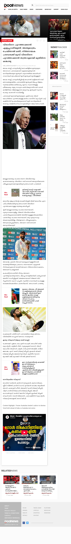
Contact (8, 515)
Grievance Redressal (12, 518)
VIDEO (31, 9)
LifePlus (36, 510)
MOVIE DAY (48, 9)
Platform (47, 508)
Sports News (21, 452)
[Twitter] (27, 523)
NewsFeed (47, 513)
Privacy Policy (10, 511)
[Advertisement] (24, 168)
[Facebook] (24, 523)
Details (25, 515)
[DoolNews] (12, 5)
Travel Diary (37, 508)
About (7, 506)
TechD (24, 508)
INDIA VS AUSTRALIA (10, 452)
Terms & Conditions (12, 513)
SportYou (36, 513)
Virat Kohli (31, 452)
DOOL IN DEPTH (13, 9)
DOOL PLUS (64, 9)
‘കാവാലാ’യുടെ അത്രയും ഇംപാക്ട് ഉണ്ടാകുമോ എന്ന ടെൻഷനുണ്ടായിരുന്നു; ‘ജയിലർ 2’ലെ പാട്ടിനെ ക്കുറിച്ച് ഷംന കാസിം (57, 37)
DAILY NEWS (23, 9)
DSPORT (56, 9)
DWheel (25, 510)
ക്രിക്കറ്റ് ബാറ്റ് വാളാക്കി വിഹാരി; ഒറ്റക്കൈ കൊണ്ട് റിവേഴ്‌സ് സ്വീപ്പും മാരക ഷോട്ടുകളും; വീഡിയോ (33, 193)
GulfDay (36, 515)
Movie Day (47, 510)
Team (6, 508)
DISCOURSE (39, 9)
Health (25, 513)
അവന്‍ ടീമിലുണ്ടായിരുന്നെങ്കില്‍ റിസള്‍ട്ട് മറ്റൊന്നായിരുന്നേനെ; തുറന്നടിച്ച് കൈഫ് (48, 490)
